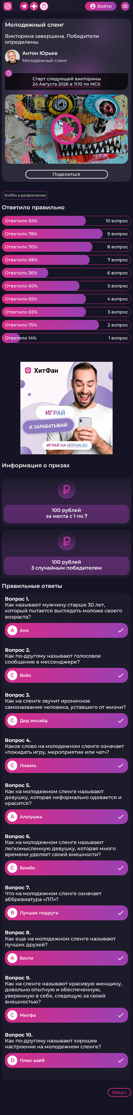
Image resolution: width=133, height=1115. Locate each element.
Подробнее (66, 81)
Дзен (34, 6)
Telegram (24, 6)
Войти (104, 6)
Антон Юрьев (40, 53)
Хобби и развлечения (25, 195)
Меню (125, 6)
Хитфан (7, 6)
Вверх (119, 1092)
